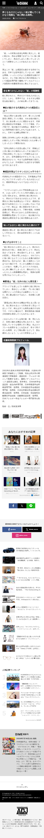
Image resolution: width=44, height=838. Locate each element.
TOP (3, 8)
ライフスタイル (12, 8)
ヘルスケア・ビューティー (27, 8)
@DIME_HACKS (33, 529)
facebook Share (13, 505)
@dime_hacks (23, 535)
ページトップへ (22, 787)
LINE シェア (30, 505)
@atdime (13, 529)
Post (22, 505)
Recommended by (25, 495)
